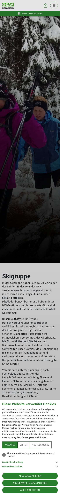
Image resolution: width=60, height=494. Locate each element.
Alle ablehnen (30, 490)
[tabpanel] (30, 459)
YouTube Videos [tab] (40, 444)
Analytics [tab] (10, 444)
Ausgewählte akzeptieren (30, 483)
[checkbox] (30, 455)
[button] (30, 462)
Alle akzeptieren (30, 476)
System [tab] (23, 444)
